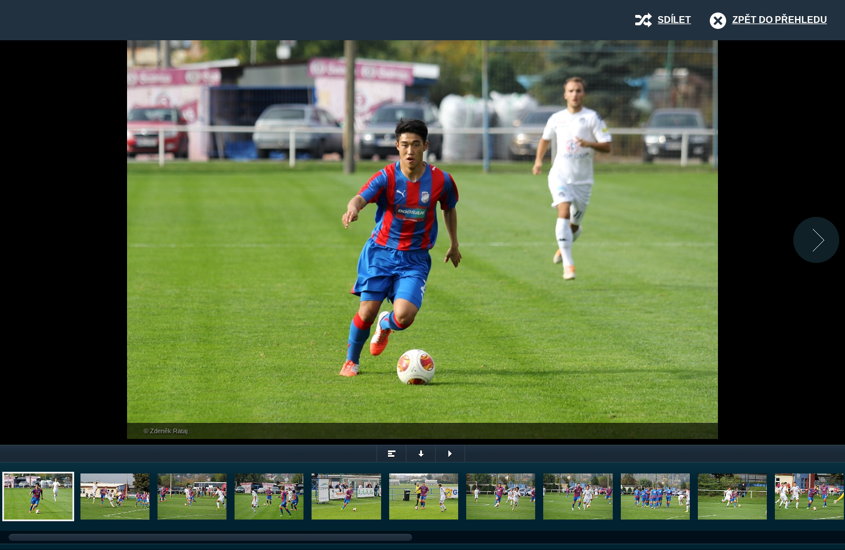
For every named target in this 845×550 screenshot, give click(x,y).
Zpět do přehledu (779, 20)
